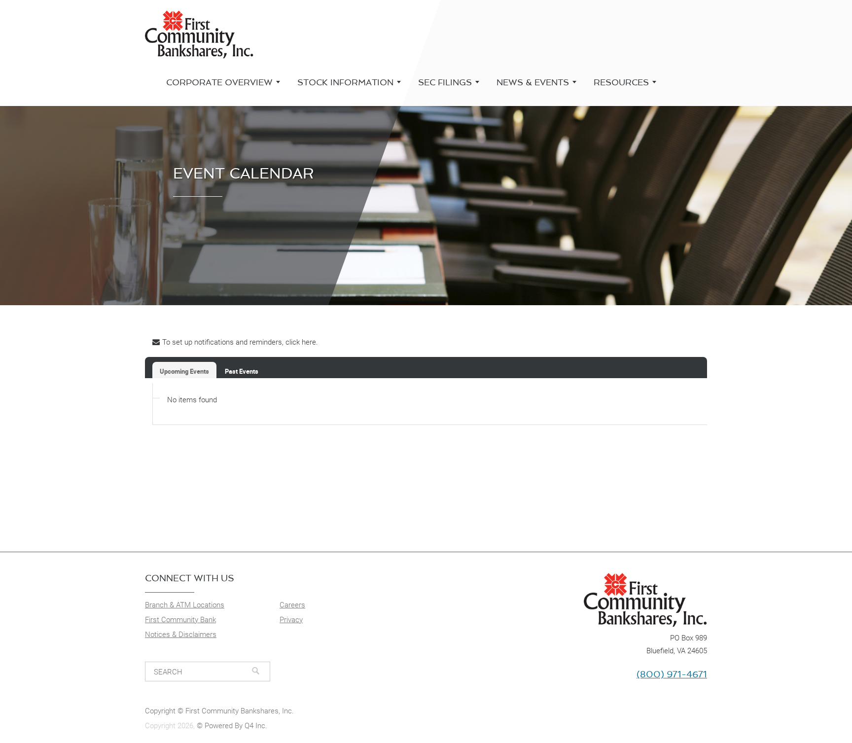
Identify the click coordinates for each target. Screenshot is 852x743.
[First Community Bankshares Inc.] (570, 598)
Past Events (241, 371)
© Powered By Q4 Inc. (232, 725)
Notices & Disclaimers (180, 634)
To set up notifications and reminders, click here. (240, 342)
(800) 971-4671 (672, 674)
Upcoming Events (184, 371)
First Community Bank (180, 619)
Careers (292, 605)
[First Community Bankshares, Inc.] (199, 33)
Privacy (291, 619)
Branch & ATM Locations (184, 605)
